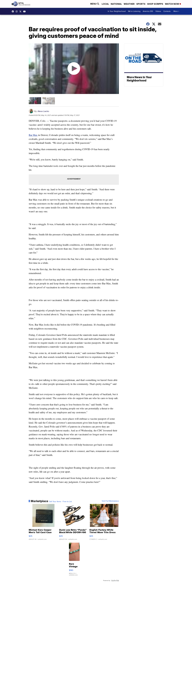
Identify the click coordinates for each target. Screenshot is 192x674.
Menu (93, 4)
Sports (140, 4)
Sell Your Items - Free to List (60, 502)
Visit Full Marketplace (110, 501)
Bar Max (33, 135)
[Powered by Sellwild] (115, 580)
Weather (129, 4)
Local (105, 4)
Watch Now (172, 4)
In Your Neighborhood (117, 11)
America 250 (148, 11)
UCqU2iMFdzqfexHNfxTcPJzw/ (25, 11)
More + (176, 11)
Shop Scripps (155, 4)
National (116, 4)
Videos (158, 11)
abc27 (21, 11)
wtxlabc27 (17, 11)
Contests (167, 11)
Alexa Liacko (43, 111)
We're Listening (134, 11)
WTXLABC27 (13, 11)
